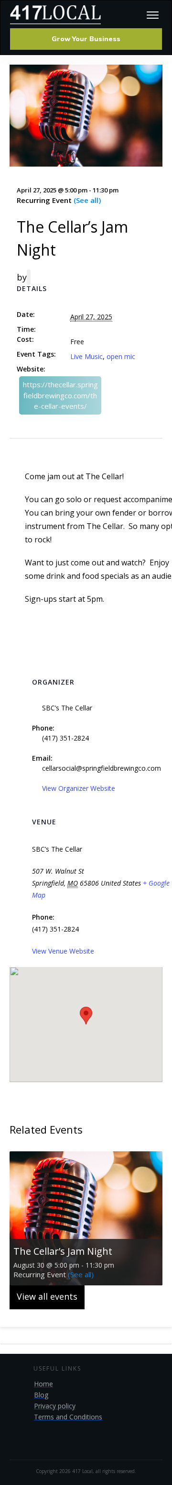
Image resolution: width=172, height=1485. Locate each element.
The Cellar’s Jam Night (62, 1251)
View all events (47, 1296)
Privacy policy (54, 1405)
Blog (41, 1394)
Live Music (86, 356)
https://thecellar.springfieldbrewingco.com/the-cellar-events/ (60, 395)
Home (43, 1383)
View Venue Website (63, 951)
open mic (121, 356)
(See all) (87, 200)
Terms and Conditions (68, 1416)
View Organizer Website (78, 788)
